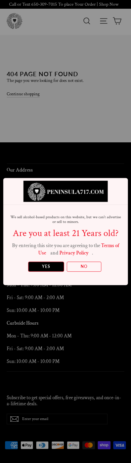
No (84, 266)
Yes (46, 266)
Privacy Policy (74, 253)
